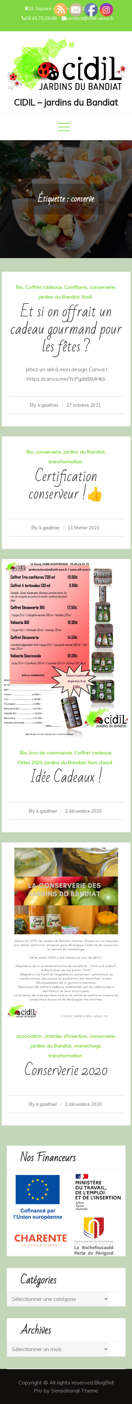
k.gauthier (48, 405)
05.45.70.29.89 (41, 18)
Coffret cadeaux (43, 287)
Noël (87, 297)
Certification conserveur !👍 (66, 485)
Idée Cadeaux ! (66, 777)
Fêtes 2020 (30, 762)
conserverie (102, 287)
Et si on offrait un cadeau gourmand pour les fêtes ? (66, 329)
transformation (65, 462)
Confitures (75, 287)
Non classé (100, 762)
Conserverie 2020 (66, 1070)
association (29, 1036)
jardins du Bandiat (59, 297)
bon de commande (50, 753)
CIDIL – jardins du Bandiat (66, 102)
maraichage (87, 1046)
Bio (19, 287)
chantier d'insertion (65, 1036)
